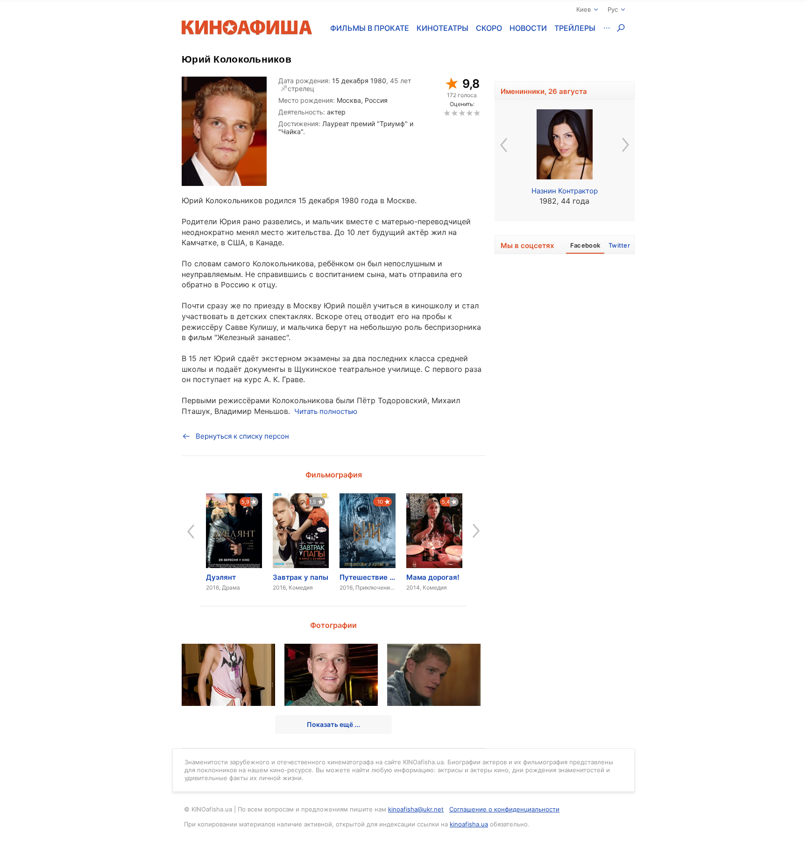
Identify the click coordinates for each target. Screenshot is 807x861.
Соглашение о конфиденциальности (504, 809)
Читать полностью (325, 411)
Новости (528, 28)
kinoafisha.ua (469, 824)
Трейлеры (574, 28)
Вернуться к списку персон (242, 436)
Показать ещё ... (333, 724)
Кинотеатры (442, 28)
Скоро (489, 28)
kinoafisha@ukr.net (416, 809)
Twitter (619, 245)
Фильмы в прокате (369, 28)
